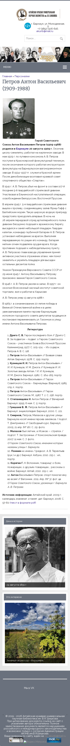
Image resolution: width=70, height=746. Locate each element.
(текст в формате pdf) (23, 502)
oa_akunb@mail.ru (55, 736)
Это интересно (14, 597)
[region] (35, 54)
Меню (7, 66)
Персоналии (22, 76)
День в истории (14, 521)
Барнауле (22, 148)
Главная (7, 76)
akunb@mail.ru (44, 31)
